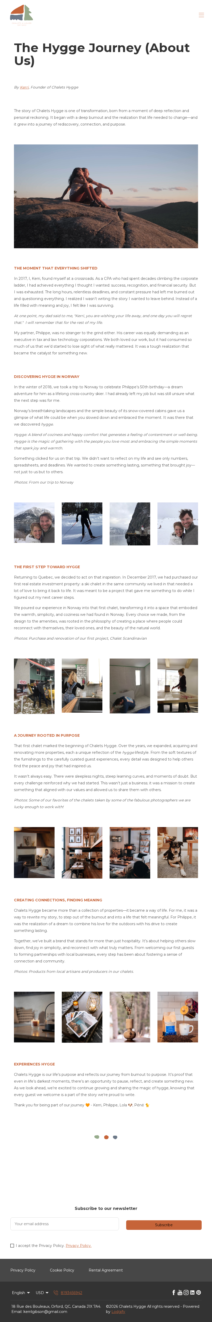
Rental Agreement (106, 1270)
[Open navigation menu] (201, 15)
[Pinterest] (198, 1292)
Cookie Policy (62, 1270)
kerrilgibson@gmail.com (45, 1311)
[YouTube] (180, 1292)
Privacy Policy (22, 1270)
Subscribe (164, 1225)
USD (40, 1292)
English (18, 1292)
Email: (16, 1311)
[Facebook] (174, 1292)
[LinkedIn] (192, 1292)
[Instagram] (186, 1292)
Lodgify (118, 1311)
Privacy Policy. (79, 1245)
